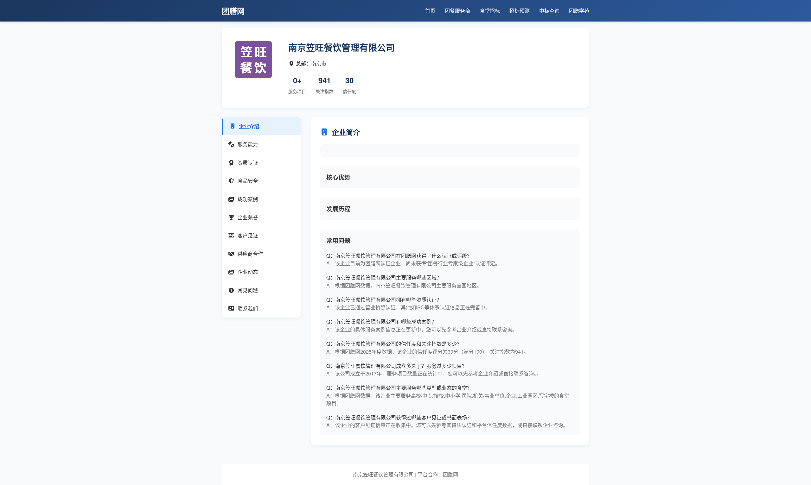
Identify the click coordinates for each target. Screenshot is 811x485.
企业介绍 (249, 126)
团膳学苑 (579, 10)
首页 (430, 10)
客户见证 (248, 235)
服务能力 (248, 144)
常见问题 (248, 290)
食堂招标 (490, 10)
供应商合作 (250, 253)
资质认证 (248, 162)
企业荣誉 (248, 217)
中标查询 (549, 10)
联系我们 (248, 308)
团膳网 (450, 474)
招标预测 (519, 10)
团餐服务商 (457, 10)
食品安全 (248, 180)
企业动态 (248, 271)
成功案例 (248, 199)
